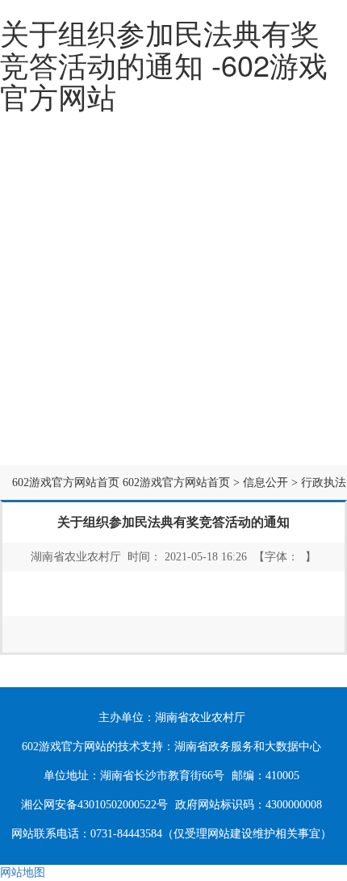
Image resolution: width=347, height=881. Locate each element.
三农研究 (181, 427)
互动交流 (65, 427)
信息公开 (181, 352)
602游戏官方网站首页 (65, 482)
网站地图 (22, 872)
